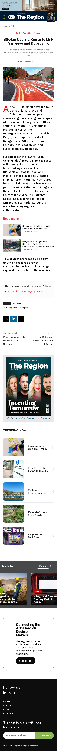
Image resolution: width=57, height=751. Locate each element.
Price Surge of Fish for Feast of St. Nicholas (14, 341)
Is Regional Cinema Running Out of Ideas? (14, 599)
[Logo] (30, 16)
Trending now (14, 430)
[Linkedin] (13, 319)
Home (6, 26)
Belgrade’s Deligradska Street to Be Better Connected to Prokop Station (38, 244)
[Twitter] (9, 693)
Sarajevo (24, 308)
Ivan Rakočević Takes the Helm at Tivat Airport (43, 341)
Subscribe (44, 735)
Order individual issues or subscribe (28, 418)
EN (10, 17)
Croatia (27, 33)
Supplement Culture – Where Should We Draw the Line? (37, 227)
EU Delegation (10, 308)
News (37, 33)
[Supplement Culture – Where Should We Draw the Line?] (12, 230)
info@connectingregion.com (28, 291)
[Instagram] (14, 693)
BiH (12, 26)
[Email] (21, 319)
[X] (6, 319)
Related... (10, 566)
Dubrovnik (17, 303)
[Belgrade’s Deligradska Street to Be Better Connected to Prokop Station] (12, 245)
